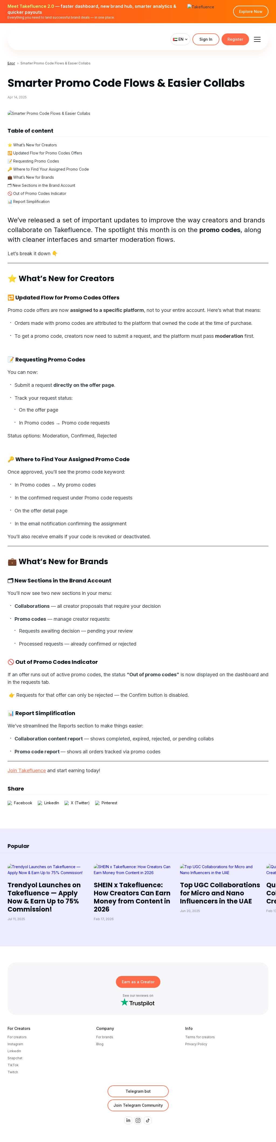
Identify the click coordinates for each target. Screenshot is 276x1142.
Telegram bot (138, 1091)
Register (235, 39)
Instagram (15, 1044)
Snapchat (15, 1058)
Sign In (205, 39)
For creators (17, 1037)
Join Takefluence (27, 770)
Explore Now (251, 11)
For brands (104, 1037)
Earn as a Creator (138, 981)
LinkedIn (14, 1051)
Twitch (13, 1072)
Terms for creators (200, 1037)
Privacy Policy (196, 1044)
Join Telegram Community (138, 1105)
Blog (100, 1044)
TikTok (13, 1065)
